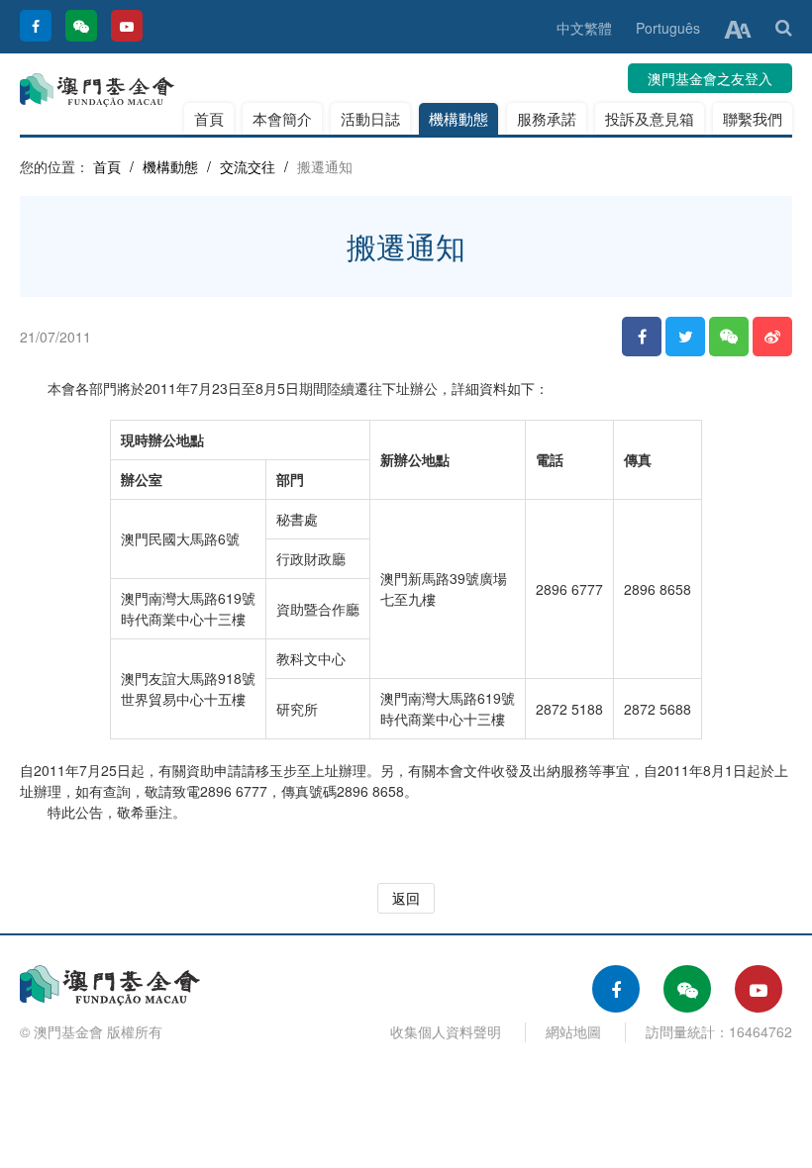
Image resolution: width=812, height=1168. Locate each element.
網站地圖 (573, 1031)
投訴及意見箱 (649, 118)
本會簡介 (282, 118)
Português (668, 28)
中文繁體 (584, 28)
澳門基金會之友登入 (710, 78)
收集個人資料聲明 (445, 1031)
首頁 (209, 118)
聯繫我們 (752, 118)
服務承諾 (546, 118)
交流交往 (247, 166)
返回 (406, 898)
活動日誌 (370, 118)
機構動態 (458, 118)
